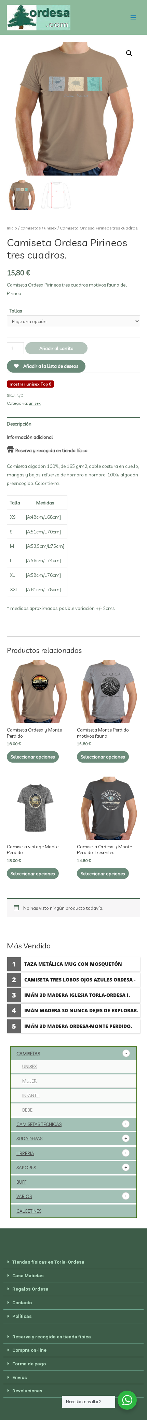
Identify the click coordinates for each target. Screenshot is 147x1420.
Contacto (22, 1302)
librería (25, 1153)
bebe (27, 1110)
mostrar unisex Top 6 (30, 384)
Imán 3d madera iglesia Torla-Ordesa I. (77, 995)
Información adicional (30, 437)
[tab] (73, 423)
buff (21, 1182)
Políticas (22, 1316)
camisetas (31, 228)
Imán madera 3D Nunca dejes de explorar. (81, 1010)
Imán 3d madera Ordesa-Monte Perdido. (78, 1026)
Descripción (19, 424)
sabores (26, 1167)
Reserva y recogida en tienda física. (51, 450)
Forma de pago (29, 1363)
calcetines (28, 1211)
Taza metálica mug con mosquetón (73, 964)
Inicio (12, 228)
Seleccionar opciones (33, 757)
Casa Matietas (28, 1275)
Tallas (16, 311)
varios (24, 1196)
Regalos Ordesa (30, 1289)
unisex (50, 228)
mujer (29, 1081)
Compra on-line (29, 1350)
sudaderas (29, 1138)
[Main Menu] (133, 17)
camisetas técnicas (39, 1124)
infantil (31, 1095)
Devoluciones (27, 1390)
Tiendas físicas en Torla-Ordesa (48, 1262)
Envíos (19, 1377)
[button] (73, 1262)
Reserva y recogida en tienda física (51, 1336)
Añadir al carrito (56, 348)
